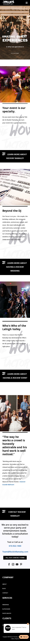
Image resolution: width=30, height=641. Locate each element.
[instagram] (13, 564)
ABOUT (4, 584)
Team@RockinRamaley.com (15, 551)
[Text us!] (24, 637)
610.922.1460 (15, 546)
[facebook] (9, 564)
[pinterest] (21, 564)
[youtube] (17, 564)
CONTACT (5, 593)
